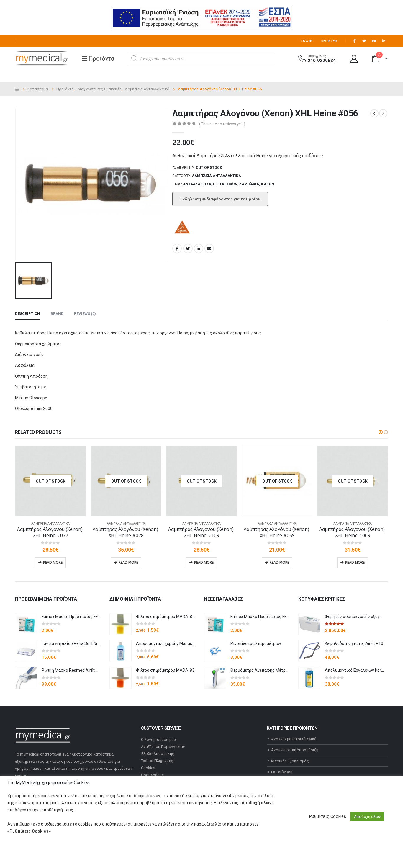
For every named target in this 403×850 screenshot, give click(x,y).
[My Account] (354, 59)
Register (329, 41)
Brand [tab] (57, 313)
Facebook (177, 248)
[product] (26, 624)
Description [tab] (27, 313)
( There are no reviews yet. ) (222, 124)
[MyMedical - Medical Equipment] (41, 58)
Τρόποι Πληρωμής (157, 761)
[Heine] (182, 228)
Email (209, 248)
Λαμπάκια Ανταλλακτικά (216, 176)
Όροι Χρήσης (152, 775)
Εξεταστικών (225, 184)
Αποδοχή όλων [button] (367, 816)
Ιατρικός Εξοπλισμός (290, 761)
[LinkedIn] (383, 41)
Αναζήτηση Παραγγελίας (163, 746)
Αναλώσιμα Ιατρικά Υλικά (294, 739)
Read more (53, 562)
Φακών (267, 184)
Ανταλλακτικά (197, 184)
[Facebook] (354, 41)
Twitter (188, 248)
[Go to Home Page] (17, 89)
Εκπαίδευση (281, 772)
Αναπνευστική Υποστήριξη (294, 750)
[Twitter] (364, 41)
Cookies (148, 768)
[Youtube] (374, 41)
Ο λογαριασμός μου (158, 739)
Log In (306, 41)
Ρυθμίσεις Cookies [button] (327, 816)
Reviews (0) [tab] (85, 313)
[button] (380, 432)
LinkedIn (198, 248)
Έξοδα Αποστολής (157, 753)
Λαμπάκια (249, 184)
